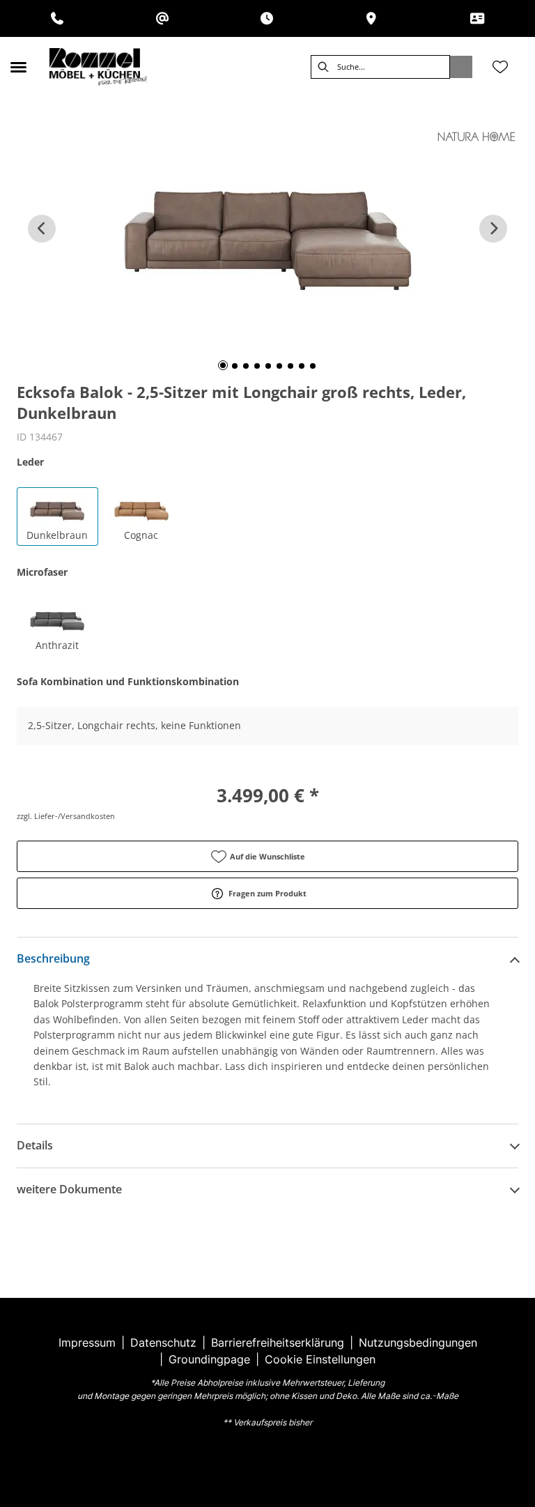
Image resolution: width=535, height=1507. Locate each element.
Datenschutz (163, 1342)
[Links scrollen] (42, 229)
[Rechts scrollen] (493, 229)
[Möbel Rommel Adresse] (371, 18)
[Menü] (18, 67)
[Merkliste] (500, 67)
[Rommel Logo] (98, 67)
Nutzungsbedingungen (418, 1342)
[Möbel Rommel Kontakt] (477, 18)
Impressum (87, 1342)
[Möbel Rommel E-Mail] (162, 18)
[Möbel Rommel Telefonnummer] (57, 18)
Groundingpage (209, 1359)
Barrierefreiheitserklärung (277, 1342)
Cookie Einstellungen (320, 1359)
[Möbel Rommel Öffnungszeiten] (267, 18)
